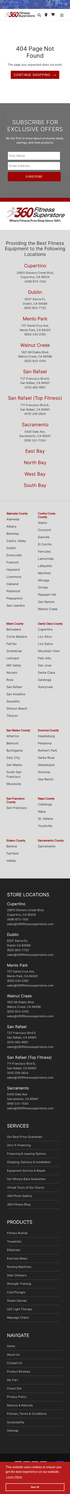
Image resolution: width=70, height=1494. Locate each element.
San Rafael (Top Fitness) (35, 402)
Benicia (11, 850)
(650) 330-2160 (35, 338)
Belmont (12, 747)
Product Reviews (18, 1375)
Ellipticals (13, 1253)
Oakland (12, 588)
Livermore (13, 580)
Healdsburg (46, 740)
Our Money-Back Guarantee (26, 1182)
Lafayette (45, 569)
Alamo (42, 526)
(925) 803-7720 (35, 311)
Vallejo (11, 864)
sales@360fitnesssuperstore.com (30, 928)
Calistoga (45, 808)
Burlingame (14, 754)
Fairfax (11, 647)
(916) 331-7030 (35, 444)
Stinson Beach (16, 712)
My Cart (12, 1383)
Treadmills (14, 1245)
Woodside (13, 787)
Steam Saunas (17, 1304)
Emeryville (14, 559)
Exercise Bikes (17, 1262)
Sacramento (35, 428)
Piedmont (13, 595)
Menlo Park (35, 322)
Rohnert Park (47, 754)
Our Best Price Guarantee (24, 1140)
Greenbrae (14, 655)
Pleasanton (14, 602)
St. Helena (45, 822)
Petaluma (45, 747)
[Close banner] (66, 6)
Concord (44, 534)
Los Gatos (45, 647)
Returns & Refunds (20, 1409)
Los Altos (45, 640)
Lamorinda (45, 562)
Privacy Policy (16, 1400)
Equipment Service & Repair (26, 1174)
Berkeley (12, 537)
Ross (9, 683)
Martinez (44, 577)
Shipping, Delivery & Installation (29, 1166)
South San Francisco (13, 778)
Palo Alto (44, 662)
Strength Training (19, 1287)
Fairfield (12, 857)
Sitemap (12, 1434)
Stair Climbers (17, 1279)
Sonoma (44, 776)
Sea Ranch (45, 783)
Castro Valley (16, 544)
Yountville (45, 829)
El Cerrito (45, 548)
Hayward (13, 573)
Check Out (14, 1392)
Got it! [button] (35, 1487)
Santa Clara (46, 676)
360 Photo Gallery (19, 1199)
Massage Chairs (18, 1321)
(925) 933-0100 (35, 364)
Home (11, 1350)
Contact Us (14, 1366)
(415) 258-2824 (35, 417)
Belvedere (13, 633)
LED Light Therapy (19, 1313)
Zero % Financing (19, 1149)
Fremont (12, 566)
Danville (44, 541)
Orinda (43, 591)
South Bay (35, 489)
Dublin (35, 296)
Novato (11, 676)
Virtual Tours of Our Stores (25, 1191)
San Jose (44, 669)
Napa (42, 815)
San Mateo (14, 768)
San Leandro (15, 609)
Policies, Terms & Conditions (27, 1417)
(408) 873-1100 (35, 285)
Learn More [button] (14, 1477)
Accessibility (15, 1426)
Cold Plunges (16, 1296)
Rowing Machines (19, 1270)
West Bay (35, 478)
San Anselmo (15, 698)
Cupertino (35, 269)
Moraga (43, 584)
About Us (13, 1358)
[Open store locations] (46, 18)
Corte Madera (16, 640)
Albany (11, 530)
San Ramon (46, 605)
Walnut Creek (35, 349)
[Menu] (62, 18)
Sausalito (13, 705)
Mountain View (49, 655)
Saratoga (44, 683)
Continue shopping (32, 78)
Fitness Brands (17, 1236)
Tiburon (12, 719)
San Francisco (16, 811)
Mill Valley (13, 669)
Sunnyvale (45, 690)
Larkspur (12, 662)
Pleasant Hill (47, 598)
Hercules (44, 555)
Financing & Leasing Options (26, 1157)
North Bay (35, 466)
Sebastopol (46, 768)
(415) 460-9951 (35, 391)
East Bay (35, 455)
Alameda (12, 523)
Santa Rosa (46, 761)
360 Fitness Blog (18, 1208)
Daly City (13, 761)
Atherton (12, 740)
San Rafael (35, 375)
